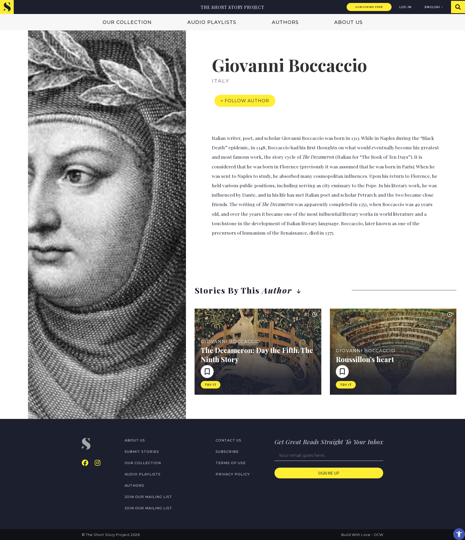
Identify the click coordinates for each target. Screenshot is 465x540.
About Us (348, 22)
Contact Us (228, 440)
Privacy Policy (233, 474)
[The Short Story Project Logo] (7, 7)
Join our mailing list (148, 497)
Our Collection (127, 22)
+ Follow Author (245, 100)
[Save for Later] (207, 371)
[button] (459, 534)
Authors (285, 22)
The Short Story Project (232, 7)
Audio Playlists (211, 22)
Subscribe (227, 452)
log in (405, 7)
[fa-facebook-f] (85, 463)
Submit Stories (142, 452)
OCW (378, 535)
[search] (458, 7)
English (432, 7)
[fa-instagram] (97, 463)
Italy (220, 80)
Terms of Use (231, 463)
